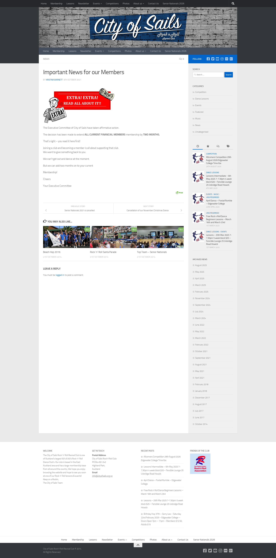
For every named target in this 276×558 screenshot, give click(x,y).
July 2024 (199, 311)
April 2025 (199, 278)
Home (44, 3)
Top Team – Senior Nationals (152, 252)
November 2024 (202, 298)
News (46, 59)
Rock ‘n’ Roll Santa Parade (103, 252)
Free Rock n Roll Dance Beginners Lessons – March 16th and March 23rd (218, 219)
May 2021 (199, 371)
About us (137, 3)
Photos (126, 3)
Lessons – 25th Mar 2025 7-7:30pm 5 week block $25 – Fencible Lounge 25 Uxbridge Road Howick (162, 504)
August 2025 (201, 265)
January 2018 (201, 391)
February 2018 (201, 384)
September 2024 (202, 305)
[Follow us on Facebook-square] (208, 59)
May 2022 (199, 331)
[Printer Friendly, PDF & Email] (179, 193)
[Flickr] (226, 59)
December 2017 (202, 397)
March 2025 (200, 285)
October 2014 (201, 424)
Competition (200, 92)
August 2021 (201, 364)
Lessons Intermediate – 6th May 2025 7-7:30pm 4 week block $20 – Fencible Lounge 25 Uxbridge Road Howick (162, 470)
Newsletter (83, 3)
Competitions (112, 3)
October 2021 (201, 351)
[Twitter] (212, 59)
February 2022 (201, 344)
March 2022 (200, 338)
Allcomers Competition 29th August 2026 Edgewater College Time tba (218, 160)
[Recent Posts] (198, 146)
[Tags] (228, 146)
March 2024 (200, 318)
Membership (56, 3)
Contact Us (153, 3)
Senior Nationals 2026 (173, 3)
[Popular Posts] (208, 146)
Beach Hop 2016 (51, 252)
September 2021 (202, 358)
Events (96, 3)
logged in (60, 275)
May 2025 (199, 272)
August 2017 (201, 404)
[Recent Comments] (218, 146)
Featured (199, 112)
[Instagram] (222, 59)
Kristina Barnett (54, 80)
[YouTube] (217, 59)
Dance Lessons (202, 98)
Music (198, 118)
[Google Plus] (231, 59)
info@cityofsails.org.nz (102, 476)
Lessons (70, 3)
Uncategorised (201, 132)
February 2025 (201, 291)
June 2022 (199, 325)
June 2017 (199, 417)
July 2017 (199, 411)
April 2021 (199, 378)
